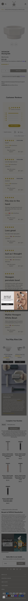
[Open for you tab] (4, 597)
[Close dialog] (26, 292)
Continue (7, 304)
